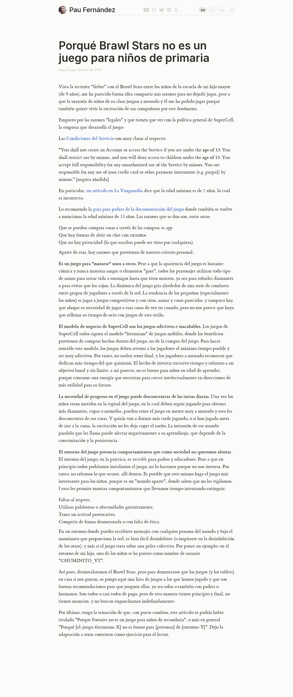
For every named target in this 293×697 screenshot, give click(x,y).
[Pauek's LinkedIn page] (169, 10)
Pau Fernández (92, 10)
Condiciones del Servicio (90, 139)
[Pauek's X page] (176, 10)
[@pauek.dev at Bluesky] (161, 10)
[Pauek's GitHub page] (153, 10)
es (203, 10)
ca (212, 10)
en (222, 10)
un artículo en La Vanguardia (114, 191)
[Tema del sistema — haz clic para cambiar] (232, 10)
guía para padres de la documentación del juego (138, 209)
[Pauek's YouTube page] (146, 10)
